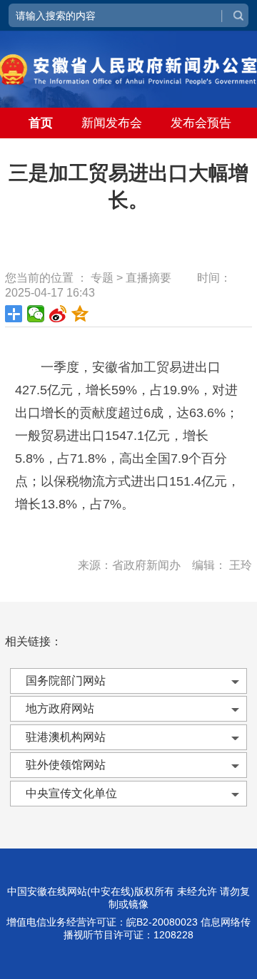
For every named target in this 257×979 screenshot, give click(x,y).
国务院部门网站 (66, 681)
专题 (102, 278)
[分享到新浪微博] (58, 313)
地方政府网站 (60, 708)
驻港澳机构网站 (66, 737)
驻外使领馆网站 (66, 765)
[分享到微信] (36, 313)
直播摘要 (148, 278)
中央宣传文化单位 (71, 793)
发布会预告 (201, 123)
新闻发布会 (111, 123)
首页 (41, 123)
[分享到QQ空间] (80, 313)
